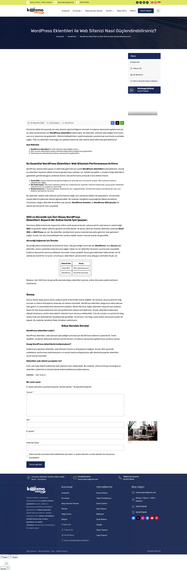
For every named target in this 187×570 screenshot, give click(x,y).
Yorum (30, 392)
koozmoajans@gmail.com (65, 2)
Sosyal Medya (44, 551)
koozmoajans (54, 123)
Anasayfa (60, 36)
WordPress (72, 36)
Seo (52, 551)
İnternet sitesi (32, 443)
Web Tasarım (41, 375)
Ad (28, 420)
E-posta (30, 431)
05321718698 (84, 2)
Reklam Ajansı (62, 551)
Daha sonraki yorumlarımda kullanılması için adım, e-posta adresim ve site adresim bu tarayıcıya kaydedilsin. (72, 456)
